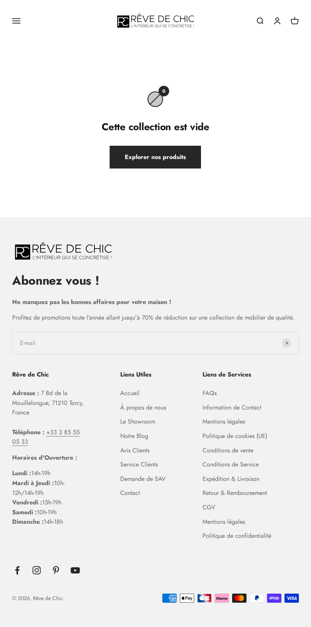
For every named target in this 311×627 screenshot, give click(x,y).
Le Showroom (137, 421)
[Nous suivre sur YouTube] (75, 570)
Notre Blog (134, 436)
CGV (209, 507)
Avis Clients (134, 450)
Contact (130, 492)
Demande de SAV (143, 478)
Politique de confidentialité (237, 535)
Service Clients (139, 464)
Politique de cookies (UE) (235, 436)
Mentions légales (224, 421)
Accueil (130, 393)
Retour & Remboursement (235, 492)
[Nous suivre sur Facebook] (17, 570)
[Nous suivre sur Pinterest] (56, 570)
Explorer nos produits (155, 157)
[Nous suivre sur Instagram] (36, 570)
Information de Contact (232, 407)
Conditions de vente (228, 450)
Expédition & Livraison (231, 478)
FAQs (210, 393)
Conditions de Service (231, 464)
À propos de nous (143, 407)
